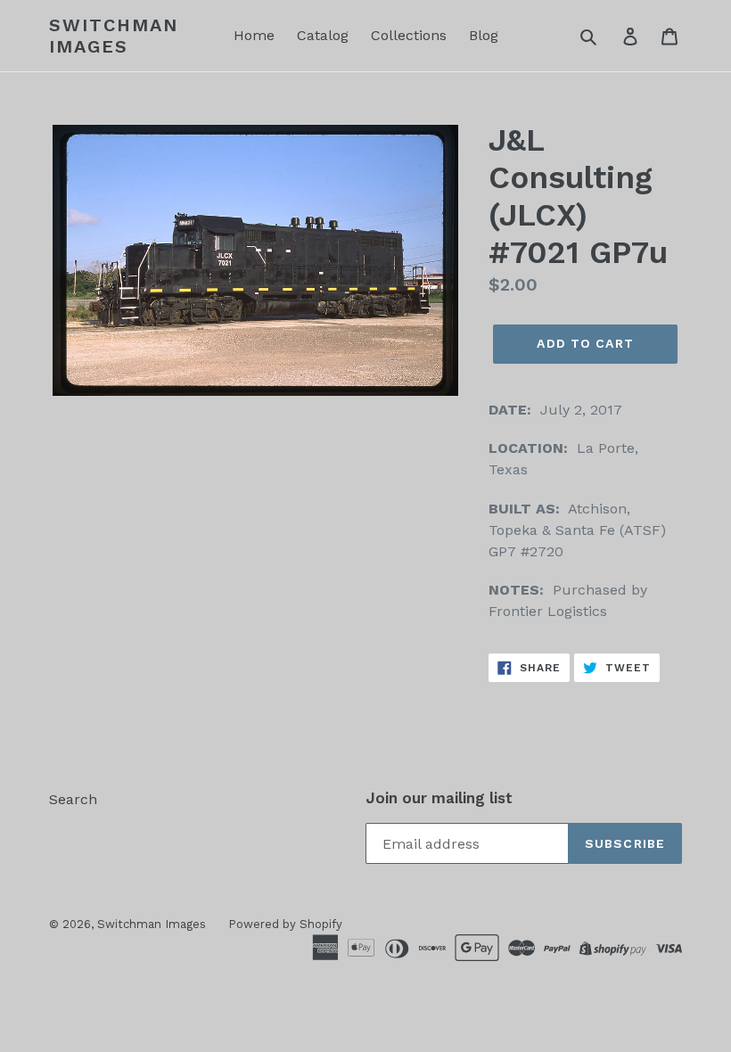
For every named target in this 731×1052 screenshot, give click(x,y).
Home (254, 35)
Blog (483, 35)
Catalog (323, 35)
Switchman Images (113, 35)
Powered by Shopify (285, 924)
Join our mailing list (439, 798)
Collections (409, 35)
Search (73, 799)
